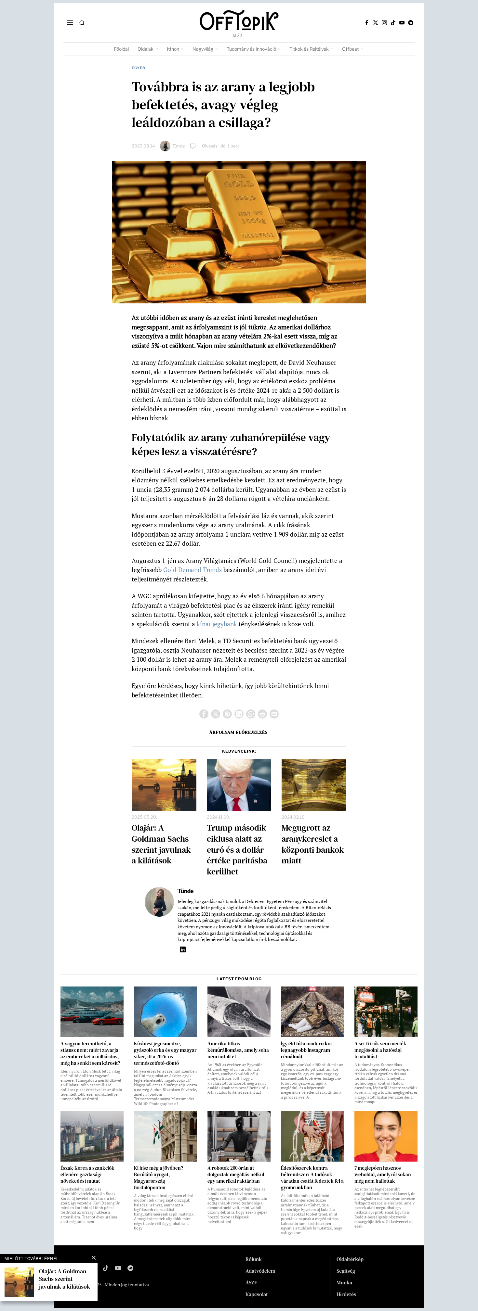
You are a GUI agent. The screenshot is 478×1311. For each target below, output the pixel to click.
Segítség (346, 1270)
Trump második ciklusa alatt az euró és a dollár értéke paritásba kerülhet (237, 849)
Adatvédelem (260, 1270)
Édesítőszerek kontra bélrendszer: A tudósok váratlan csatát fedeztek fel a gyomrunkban (312, 1178)
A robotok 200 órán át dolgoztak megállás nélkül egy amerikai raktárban (235, 1174)
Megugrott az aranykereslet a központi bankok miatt (313, 844)
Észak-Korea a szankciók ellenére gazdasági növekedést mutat (87, 1174)
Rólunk (254, 1259)
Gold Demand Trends (192, 570)
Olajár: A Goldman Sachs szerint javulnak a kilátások (161, 844)
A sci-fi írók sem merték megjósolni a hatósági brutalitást (380, 1050)
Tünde (178, 145)
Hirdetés (346, 1294)
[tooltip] (367, 23)
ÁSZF (251, 1282)
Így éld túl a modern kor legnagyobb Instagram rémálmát (307, 1050)
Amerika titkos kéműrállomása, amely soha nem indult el (238, 1050)
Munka (344, 1282)
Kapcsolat (257, 1294)
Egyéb (138, 68)
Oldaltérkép (350, 1259)
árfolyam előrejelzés (238, 732)
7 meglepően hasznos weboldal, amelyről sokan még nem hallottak (382, 1174)
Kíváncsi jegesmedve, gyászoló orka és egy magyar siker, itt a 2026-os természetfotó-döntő (165, 1053)
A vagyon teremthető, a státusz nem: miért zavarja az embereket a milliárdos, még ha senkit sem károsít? (90, 1053)
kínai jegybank (217, 624)
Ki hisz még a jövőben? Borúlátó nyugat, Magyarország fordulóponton (158, 1178)
